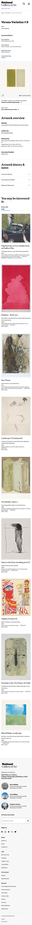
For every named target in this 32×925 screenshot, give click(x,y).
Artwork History (6, 174)
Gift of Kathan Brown (7, 133)
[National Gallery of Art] (16, 765)
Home (2, 13)
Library (3, 899)
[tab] (5, 208)
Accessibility (4, 864)
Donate (3, 875)
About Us (3, 840)
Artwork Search (5, 889)
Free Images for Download (8, 886)
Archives (3, 902)
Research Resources (7, 185)
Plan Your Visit (5, 855)
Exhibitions (4, 867)
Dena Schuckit (5, 45)
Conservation (5, 896)
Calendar (3, 858)
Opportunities (5, 878)
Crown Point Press (6, 56)
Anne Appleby (5, 39)
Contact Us (4, 847)
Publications (4, 909)
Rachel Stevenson (6, 50)
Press (2, 844)
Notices (3, 919)
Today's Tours (5, 861)
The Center (4, 893)
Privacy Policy (4, 921)
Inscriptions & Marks (8, 180)
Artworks (7, 13)
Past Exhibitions (5, 905)
